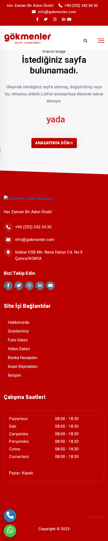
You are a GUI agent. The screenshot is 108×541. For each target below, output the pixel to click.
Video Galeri (18, 349)
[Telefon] (10, 515)
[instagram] (55, 19)
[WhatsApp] (10, 531)
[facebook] (37, 19)
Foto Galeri (17, 340)
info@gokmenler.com (57, 12)
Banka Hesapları (22, 358)
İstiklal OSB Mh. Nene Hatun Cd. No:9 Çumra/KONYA (48, 255)
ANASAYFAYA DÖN (52, 143)
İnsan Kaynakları (22, 367)
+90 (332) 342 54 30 (81, 5)
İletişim (14, 375)
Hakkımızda (18, 322)
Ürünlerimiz (18, 331)
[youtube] (69, 19)
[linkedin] (64, 19)
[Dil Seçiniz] (75, 41)
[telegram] (46, 19)
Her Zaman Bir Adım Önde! (30, 5)
